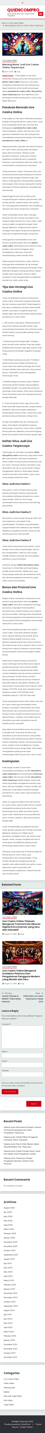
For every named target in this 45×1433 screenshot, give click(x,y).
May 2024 (8, 1323)
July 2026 (8, 1212)
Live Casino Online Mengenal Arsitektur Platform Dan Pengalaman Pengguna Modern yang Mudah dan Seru (21, 975)
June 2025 (8, 1267)
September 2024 (11, 1306)
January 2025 (9, 1289)
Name (5, 1051)
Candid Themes (26, 1427)
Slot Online (8, 1400)
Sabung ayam (9, 1387)
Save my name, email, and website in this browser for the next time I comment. (22, 1084)
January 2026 (9, 1238)
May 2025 (8, 1272)
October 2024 (9, 1302)
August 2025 (9, 1259)
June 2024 (8, 1319)
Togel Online (9, 1404)
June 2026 (8, 1216)
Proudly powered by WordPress (17, 1424)
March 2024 (9, 1331)
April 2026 (8, 1225)
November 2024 (10, 1297)
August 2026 (9, 1208)
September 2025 (11, 1255)
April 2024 (8, 1327)
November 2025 (10, 1246)
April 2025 (8, 1276)
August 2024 (9, 1310)
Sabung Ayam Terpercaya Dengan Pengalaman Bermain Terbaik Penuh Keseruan (19, 1161)
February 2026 (10, 1233)
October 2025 (9, 1250)
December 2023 (10, 1344)
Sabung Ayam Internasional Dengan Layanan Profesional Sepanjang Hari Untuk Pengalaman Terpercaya (22, 1130)
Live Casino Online (9, 60)
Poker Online (9, 1383)
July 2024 (8, 1314)
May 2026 (8, 1220)
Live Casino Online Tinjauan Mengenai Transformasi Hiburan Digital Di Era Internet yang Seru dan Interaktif (21, 925)
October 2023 (9, 1353)
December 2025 (10, 1242)
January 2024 (9, 1340)
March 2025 (9, 1280)
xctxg (18, 72)
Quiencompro (23, 10)
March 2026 (9, 1229)
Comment (6, 1024)
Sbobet (7, 1392)
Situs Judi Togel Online (13, 1396)
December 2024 (10, 1293)
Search (33, 1104)
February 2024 (10, 1336)
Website (5, 1070)
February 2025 (10, 1284)
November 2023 (10, 1349)
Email (4, 1061)
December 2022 (10, 1357)
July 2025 (8, 1263)
